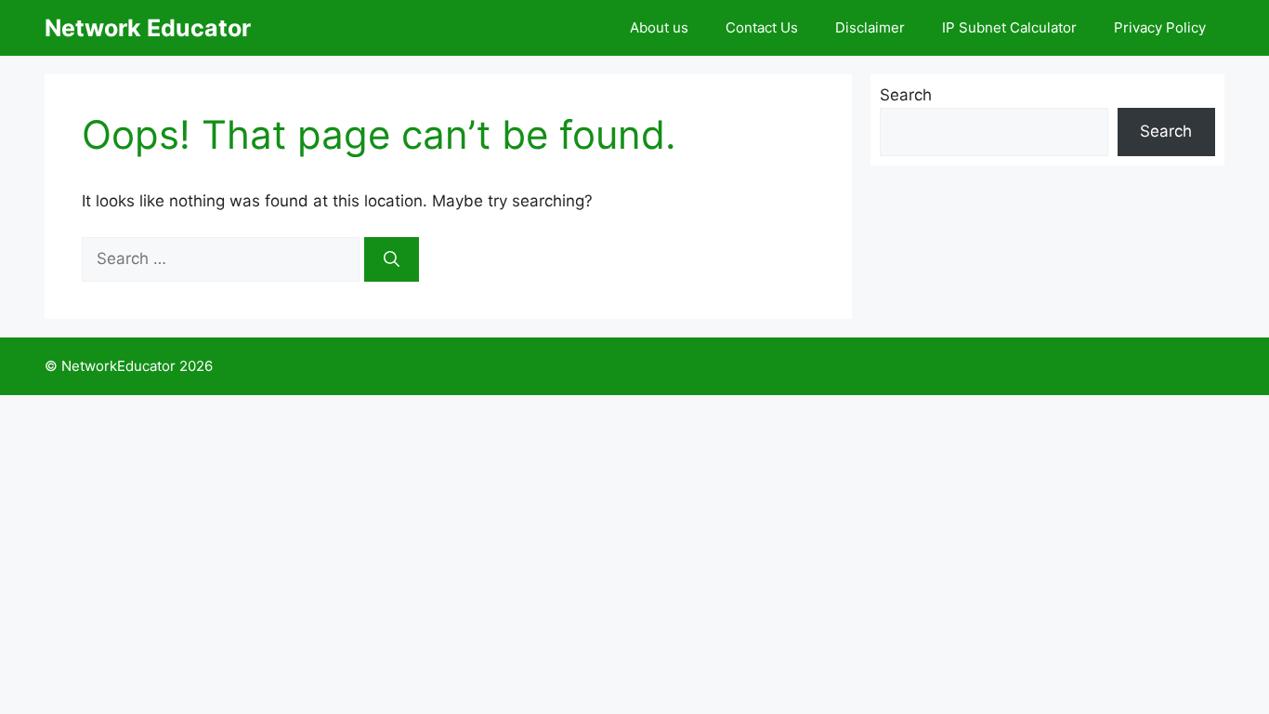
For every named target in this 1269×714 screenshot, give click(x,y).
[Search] (391, 259)
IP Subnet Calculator (1009, 27)
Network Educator (148, 28)
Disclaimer (870, 27)
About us (659, 27)
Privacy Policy (1160, 27)
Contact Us (762, 27)
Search (906, 95)
